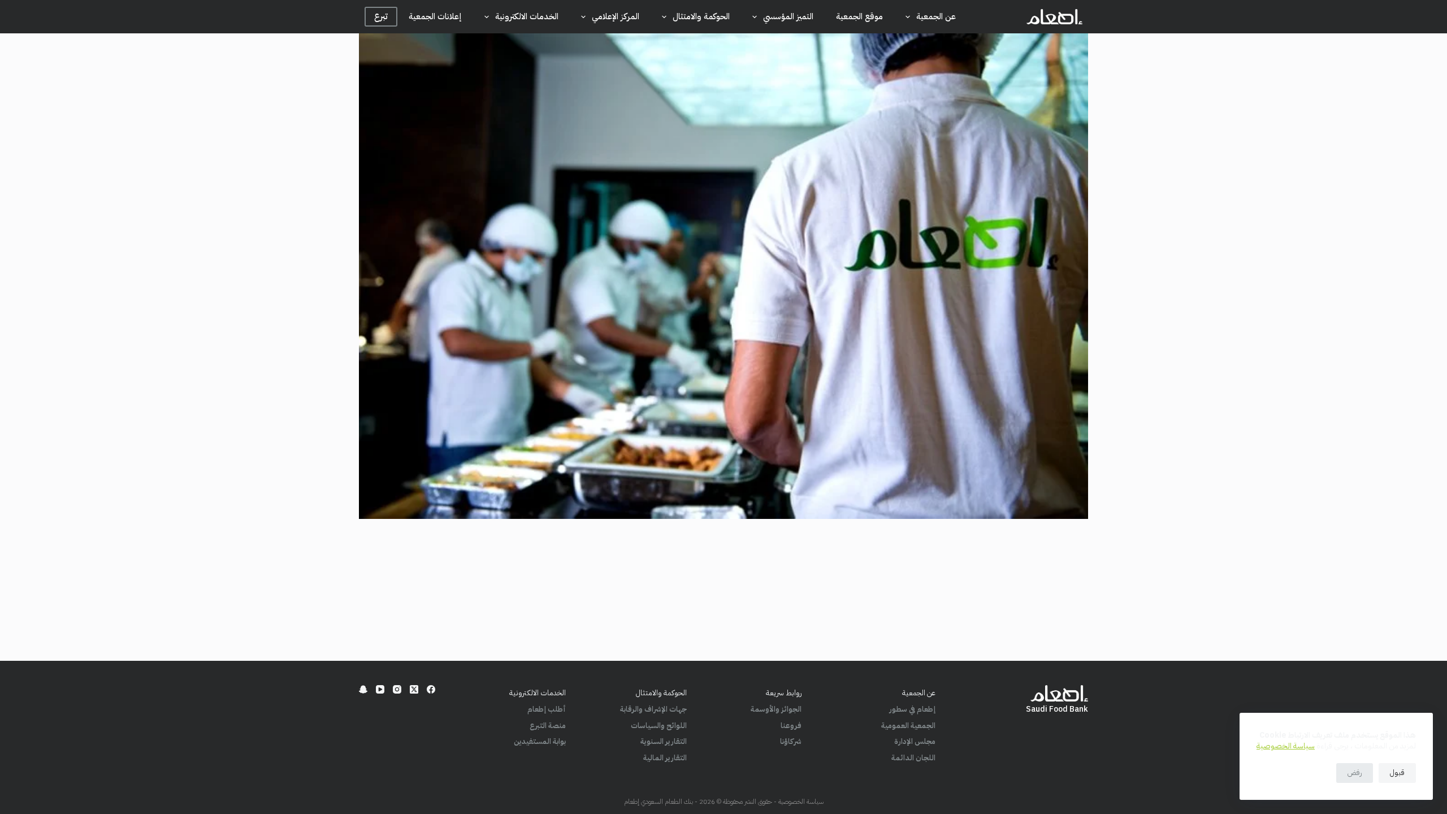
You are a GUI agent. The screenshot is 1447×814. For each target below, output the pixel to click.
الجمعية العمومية (908, 725)
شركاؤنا (791, 741)
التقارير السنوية (663, 741)
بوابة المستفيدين (540, 741)
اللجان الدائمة (913, 757)
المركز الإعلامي (615, 16)
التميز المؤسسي (788, 16)
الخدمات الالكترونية (526, 16)
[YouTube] (380, 689)
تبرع (381, 16)
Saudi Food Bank (1057, 709)
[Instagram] (397, 689)
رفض (1355, 772)
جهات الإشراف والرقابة (653, 709)
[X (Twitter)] (414, 689)
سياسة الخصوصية (1286, 746)
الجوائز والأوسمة (776, 709)
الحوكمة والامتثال (701, 16)
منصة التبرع (548, 725)
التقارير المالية (665, 757)
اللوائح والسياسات (659, 725)
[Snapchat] (363, 689)
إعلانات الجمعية (435, 16)
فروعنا (791, 725)
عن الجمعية (936, 16)
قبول (1397, 772)
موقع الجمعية (859, 16)
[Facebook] (431, 689)
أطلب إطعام (546, 709)
